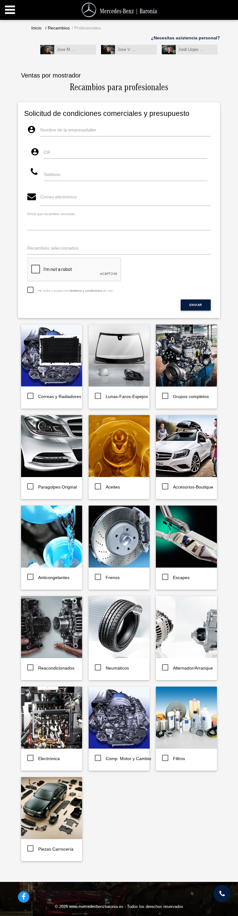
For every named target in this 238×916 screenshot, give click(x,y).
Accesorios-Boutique (193, 487)
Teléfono (52, 174)
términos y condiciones (85, 290)
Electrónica (49, 758)
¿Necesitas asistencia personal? (185, 37)
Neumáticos (117, 668)
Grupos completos (191, 396)
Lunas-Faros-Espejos (127, 396)
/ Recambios (57, 27)
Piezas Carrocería (55, 849)
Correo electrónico (58, 196)
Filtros (179, 758)
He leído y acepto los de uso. (76, 290)
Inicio (36, 27)
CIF (47, 152)
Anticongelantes (53, 577)
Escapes (181, 577)
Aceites (113, 487)
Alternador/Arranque (193, 668)
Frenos (113, 577)
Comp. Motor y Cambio (128, 758)
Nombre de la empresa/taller (68, 129)
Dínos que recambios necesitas (51, 214)
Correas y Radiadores (59, 396)
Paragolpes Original (57, 487)
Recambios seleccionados (52, 248)
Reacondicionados (56, 668)
